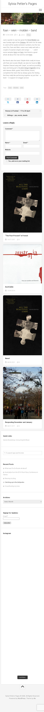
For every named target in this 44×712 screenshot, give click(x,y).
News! (7, 358)
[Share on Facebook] (18, 100)
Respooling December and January (18, 422)
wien (21, 88)
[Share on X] (8, 100)
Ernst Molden (32, 40)
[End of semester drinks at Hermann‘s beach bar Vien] (22, 594)
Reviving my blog (10, 478)
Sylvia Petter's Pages (22, 4)
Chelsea (23, 42)
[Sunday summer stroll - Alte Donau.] (22, 617)
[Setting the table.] (22, 663)
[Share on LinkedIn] (37, 100)
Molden (16, 88)
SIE (39, 63)
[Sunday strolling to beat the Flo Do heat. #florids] (22, 571)
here (15, 52)
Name (7, 143)
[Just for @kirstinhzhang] (22, 640)
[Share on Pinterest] (27, 100)
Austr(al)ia (9, 287)
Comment (9, 129)
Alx (35, 698)
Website (8, 150)
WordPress (21, 698)
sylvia (23, 35)
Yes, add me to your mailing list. (19, 161)
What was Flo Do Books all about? (16, 468)
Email (25, 143)
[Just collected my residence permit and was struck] (22, 548)
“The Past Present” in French (16, 236)
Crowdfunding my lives (12, 486)
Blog (28, 35)
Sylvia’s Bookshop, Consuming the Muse (16, 440)
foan (10, 88)
